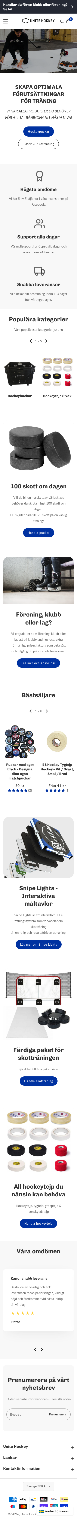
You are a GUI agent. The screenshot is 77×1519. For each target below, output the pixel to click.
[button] (31, 341)
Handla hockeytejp (38, 1223)
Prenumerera (57, 1414)
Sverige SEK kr (37, 1486)
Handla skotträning (38, 1081)
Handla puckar (39, 533)
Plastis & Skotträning (38, 144)
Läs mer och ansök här (38, 663)
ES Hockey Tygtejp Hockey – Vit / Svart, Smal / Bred (57, 769)
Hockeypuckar (38, 131)
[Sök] (62, 21)
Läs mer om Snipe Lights (38, 944)
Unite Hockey (30, 1514)
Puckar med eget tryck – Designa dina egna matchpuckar (20, 771)
